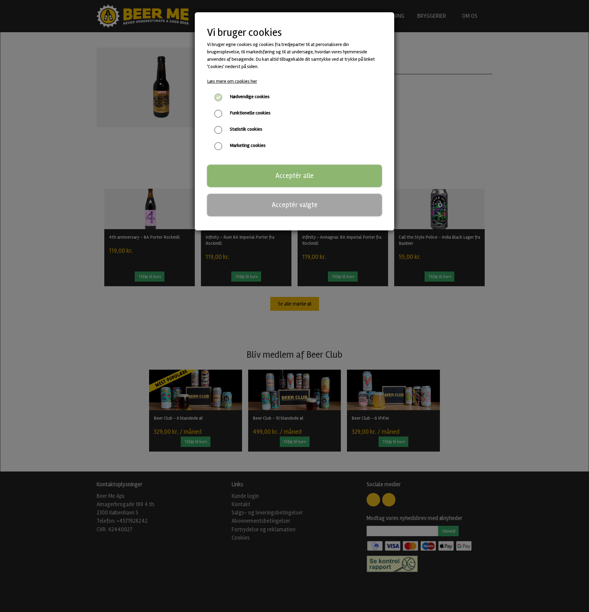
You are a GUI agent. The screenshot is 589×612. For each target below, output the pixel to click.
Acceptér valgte (295, 205)
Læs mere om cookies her (232, 81)
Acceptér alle (294, 175)
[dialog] (294, 306)
